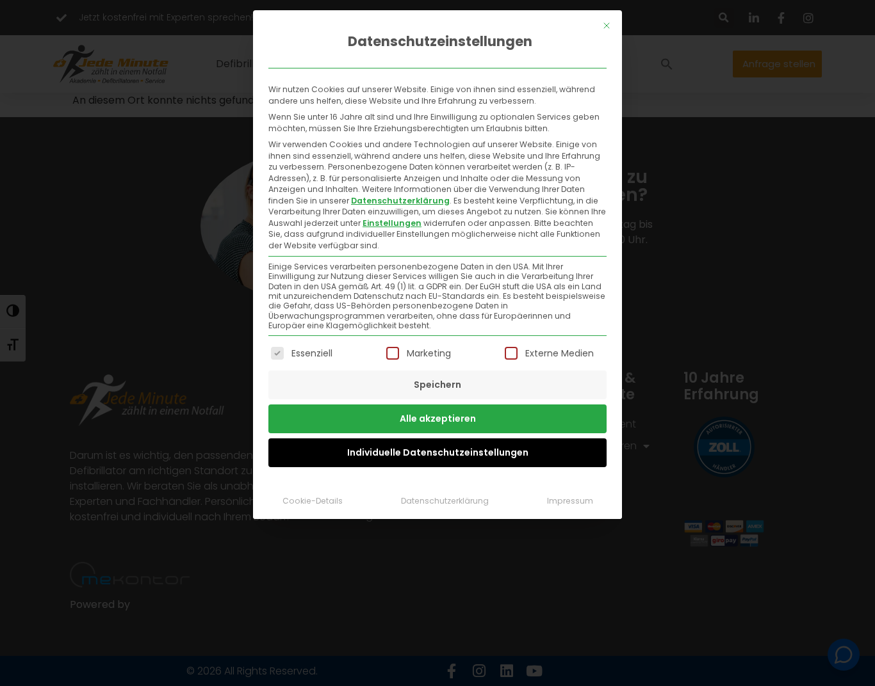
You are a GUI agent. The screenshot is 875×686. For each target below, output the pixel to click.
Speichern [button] (437, 384)
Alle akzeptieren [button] (438, 418)
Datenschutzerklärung (400, 200)
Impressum (570, 500)
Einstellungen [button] (392, 223)
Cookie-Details (312, 500)
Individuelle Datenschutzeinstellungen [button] (437, 452)
